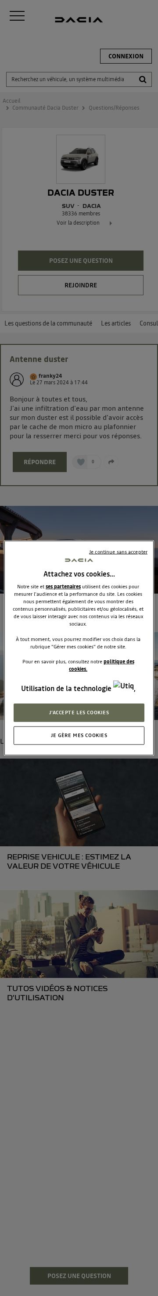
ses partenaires (63, 586)
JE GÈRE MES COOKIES (79, 735)
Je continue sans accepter (118, 551)
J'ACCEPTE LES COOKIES (79, 712)
